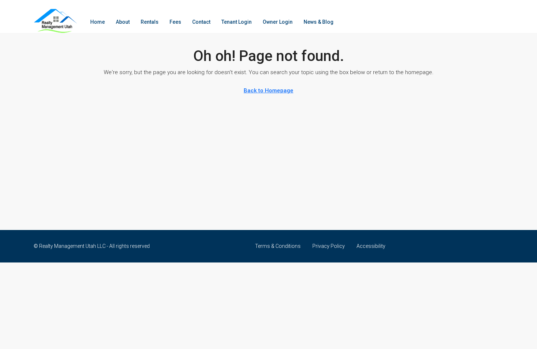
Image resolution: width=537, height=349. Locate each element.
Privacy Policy (328, 246)
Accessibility (371, 246)
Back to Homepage (268, 90)
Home (97, 22)
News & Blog (319, 22)
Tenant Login (236, 22)
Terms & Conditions (278, 246)
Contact (201, 22)
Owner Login (278, 22)
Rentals (150, 22)
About (123, 22)
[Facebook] (497, 246)
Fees (175, 22)
